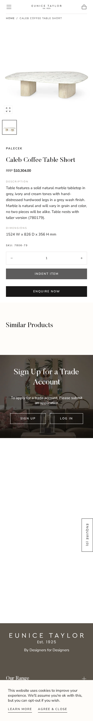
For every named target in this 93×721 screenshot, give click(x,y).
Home (10, 18)
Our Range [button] (17, 678)
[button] (9, 7)
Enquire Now (46, 291)
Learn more (20, 709)
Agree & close (52, 709)
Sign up (28, 418)
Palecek (14, 148)
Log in (66, 418)
